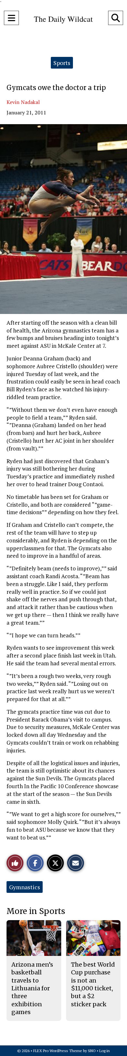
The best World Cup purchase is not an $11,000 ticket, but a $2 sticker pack (93, 984)
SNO (92, 1050)
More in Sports (36, 911)
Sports (61, 63)
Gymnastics (24, 887)
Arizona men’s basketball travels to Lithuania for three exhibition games (32, 988)
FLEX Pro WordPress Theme (57, 1050)
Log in (104, 1050)
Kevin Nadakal (23, 102)
